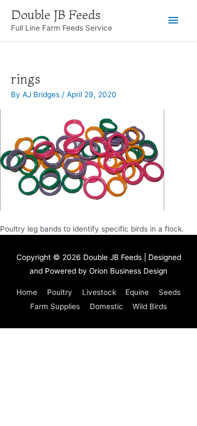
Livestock (99, 292)
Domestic (106, 306)
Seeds (170, 292)
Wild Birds (149, 306)
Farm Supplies (55, 306)
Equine (137, 292)
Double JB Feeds (56, 14)
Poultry (59, 292)
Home (26, 292)
